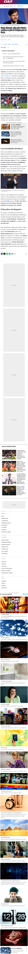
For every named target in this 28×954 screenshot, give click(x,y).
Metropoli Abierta (5, 544)
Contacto (3, 564)
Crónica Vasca (4, 546)
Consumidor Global (6, 542)
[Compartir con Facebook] (2, 254)
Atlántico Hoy (4, 549)
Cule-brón (3, 527)
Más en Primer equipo (9, 446)
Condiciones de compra (7, 573)
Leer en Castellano (4, 3)
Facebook (3, 581)
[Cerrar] (26, 949)
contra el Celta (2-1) (6, 76)
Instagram (4, 587)
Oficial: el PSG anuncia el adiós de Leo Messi (13, 65)
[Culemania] (15, 1)
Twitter (3, 583)
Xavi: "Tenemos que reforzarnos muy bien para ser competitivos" (13, 57)
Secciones (3, 529)
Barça (9, 44)
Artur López (3, 47)
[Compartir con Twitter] (4, 254)
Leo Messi (5, 44)
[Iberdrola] (20, 6)
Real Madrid (4, 525)
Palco (2, 516)
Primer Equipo (4, 518)
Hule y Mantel (4, 551)
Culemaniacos (4, 520)
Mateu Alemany (15, 44)
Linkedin (3, 585)
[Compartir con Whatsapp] (7, 254)
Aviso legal (4, 566)
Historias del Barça (6, 532)
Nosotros (3, 561)
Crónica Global (5, 540)
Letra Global (4, 553)
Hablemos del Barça (6, 523)
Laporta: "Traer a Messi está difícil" (11, 53)
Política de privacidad (6, 568)
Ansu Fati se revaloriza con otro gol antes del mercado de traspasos (13, 62)
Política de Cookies (6, 570)
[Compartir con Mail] (12, 254)
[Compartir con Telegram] (10, 254)
